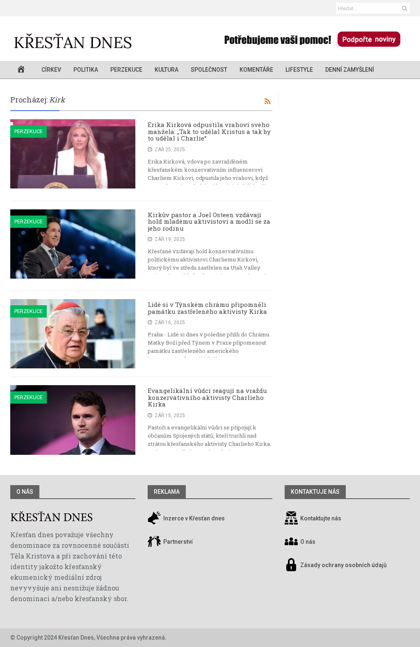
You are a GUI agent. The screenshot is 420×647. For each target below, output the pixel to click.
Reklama (167, 491)
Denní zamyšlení (349, 69)
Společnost (209, 69)
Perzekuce (126, 69)
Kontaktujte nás (320, 518)
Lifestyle (299, 69)
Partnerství (177, 541)
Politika (85, 69)
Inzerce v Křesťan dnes (193, 518)
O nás (24, 491)
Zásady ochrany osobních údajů (343, 565)
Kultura (166, 69)
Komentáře (256, 69)
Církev (51, 69)
